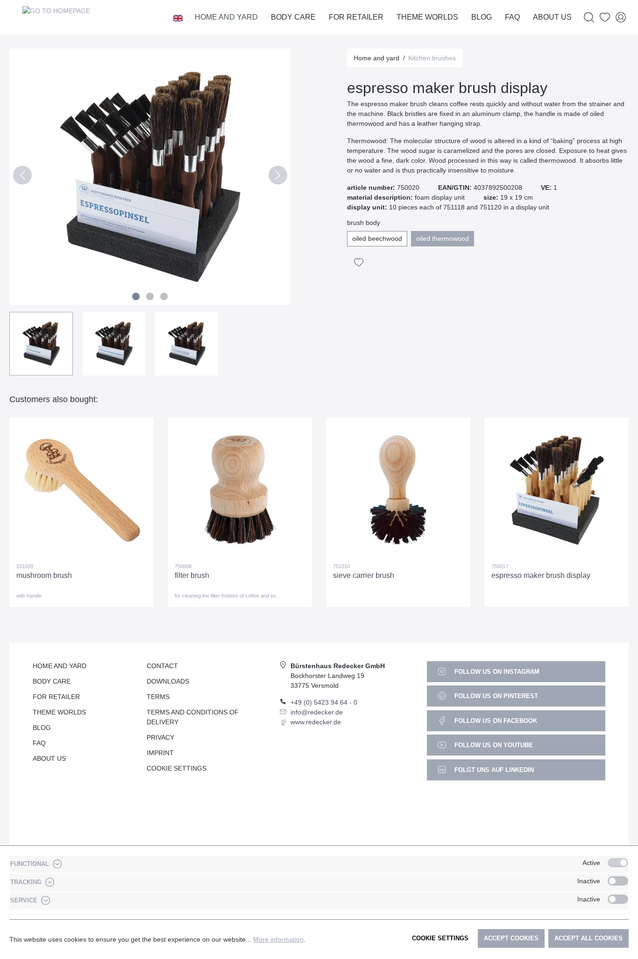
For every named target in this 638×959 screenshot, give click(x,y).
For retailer (56, 696)
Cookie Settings (176, 768)
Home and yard (59, 666)
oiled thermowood (442, 238)
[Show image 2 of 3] (150, 296)
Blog (42, 727)
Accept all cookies (588, 938)
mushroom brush (44, 575)
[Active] (618, 862)
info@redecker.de (317, 712)
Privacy (160, 737)
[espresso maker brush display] (556, 490)
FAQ (39, 743)
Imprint (160, 753)
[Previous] (22, 177)
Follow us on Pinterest (495, 695)
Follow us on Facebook (495, 720)
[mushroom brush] (81, 490)
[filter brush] (240, 490)
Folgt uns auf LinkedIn (493, 769)
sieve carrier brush (363, 575)
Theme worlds (59, 712)
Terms (158, 696)
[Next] (278, 177)
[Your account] (621, 17)
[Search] (589, 17)
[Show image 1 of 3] (136, 296)
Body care (52, 681)
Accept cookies (511, 938)
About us (49, 758)
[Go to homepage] (56, 17)
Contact (162, 666)
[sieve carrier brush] (398, 490)
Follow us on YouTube (493, 745)
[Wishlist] (605, 17)
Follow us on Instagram (496, 671)
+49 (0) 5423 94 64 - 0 (324, 702)
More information (278, 939)
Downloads (168, 681)
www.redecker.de (316, 722)
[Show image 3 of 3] (164, 296)
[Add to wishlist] (358, 262)
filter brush (192, 575)
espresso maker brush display (540, 575)
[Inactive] (618, 881)
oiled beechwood (377, 238)
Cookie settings (440, 938)
